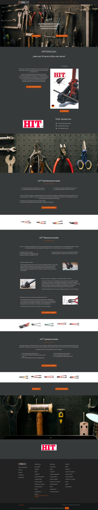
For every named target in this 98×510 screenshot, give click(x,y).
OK (66, 508)
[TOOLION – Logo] (22, 463)
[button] (78, 2)
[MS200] (73, 217)
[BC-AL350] (36, 322)
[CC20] (74, 375)
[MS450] (57, 217)
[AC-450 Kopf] (23, 322)
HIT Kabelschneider (63, 128)
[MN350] (49, 322)
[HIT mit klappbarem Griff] (74, 322)
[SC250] (36, 375)
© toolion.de (21, 504)
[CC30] (62, 375)
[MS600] (25, 217)
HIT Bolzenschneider (63, 126)
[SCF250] (23, 375)
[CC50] (49, 375)
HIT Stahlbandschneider (64, 123)
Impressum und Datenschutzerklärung (71, 504)
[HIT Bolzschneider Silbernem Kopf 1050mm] (62, 322)
